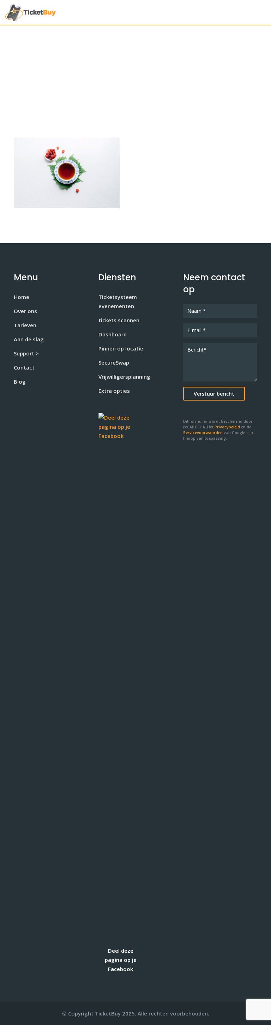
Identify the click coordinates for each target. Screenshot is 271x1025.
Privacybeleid (227, 427)
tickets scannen (118, 320)
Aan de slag (29, 339)
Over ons (25, 311)
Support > (26, 353)
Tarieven (25, 325)
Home (21, 296)
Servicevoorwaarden (203, 432)
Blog (20, 381)
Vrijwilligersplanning (124, 376)
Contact (24, 367)
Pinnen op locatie (120, 348)
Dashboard (112, 334)
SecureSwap (113, 362)
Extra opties (114, 390)
